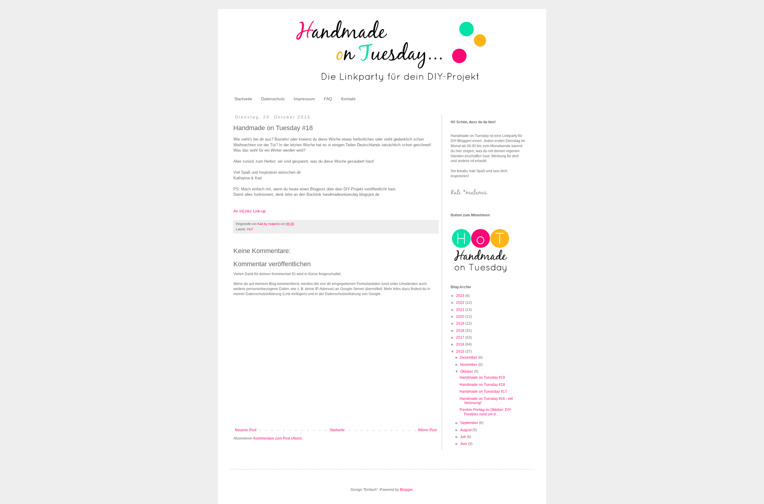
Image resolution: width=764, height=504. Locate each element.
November (469, 365)
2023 (460, 296)
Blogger (406, 490)
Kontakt (348, 98)
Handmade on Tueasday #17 (483, 391)
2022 (460, 302)
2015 (460, 351)
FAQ (328, 98)
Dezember (469, 357)
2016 (460, 344)
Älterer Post (427, 430)
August (466, 430)
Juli (463, 437)
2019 (460, 323)
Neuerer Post (245, 430)
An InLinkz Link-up (249, 211)
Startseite (243, 98)
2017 (460, 337)
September (469, 423)
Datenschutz (273, 98)
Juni (464, 444)
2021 (460, 310)
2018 (460, 331)
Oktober (467, 371)
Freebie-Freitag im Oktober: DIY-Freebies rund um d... (486, 412)
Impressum (304, 98)
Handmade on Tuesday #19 (482, 377)
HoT (250, 229)
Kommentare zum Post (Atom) (277, 438)
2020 (460, 317)
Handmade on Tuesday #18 (482, 385)
